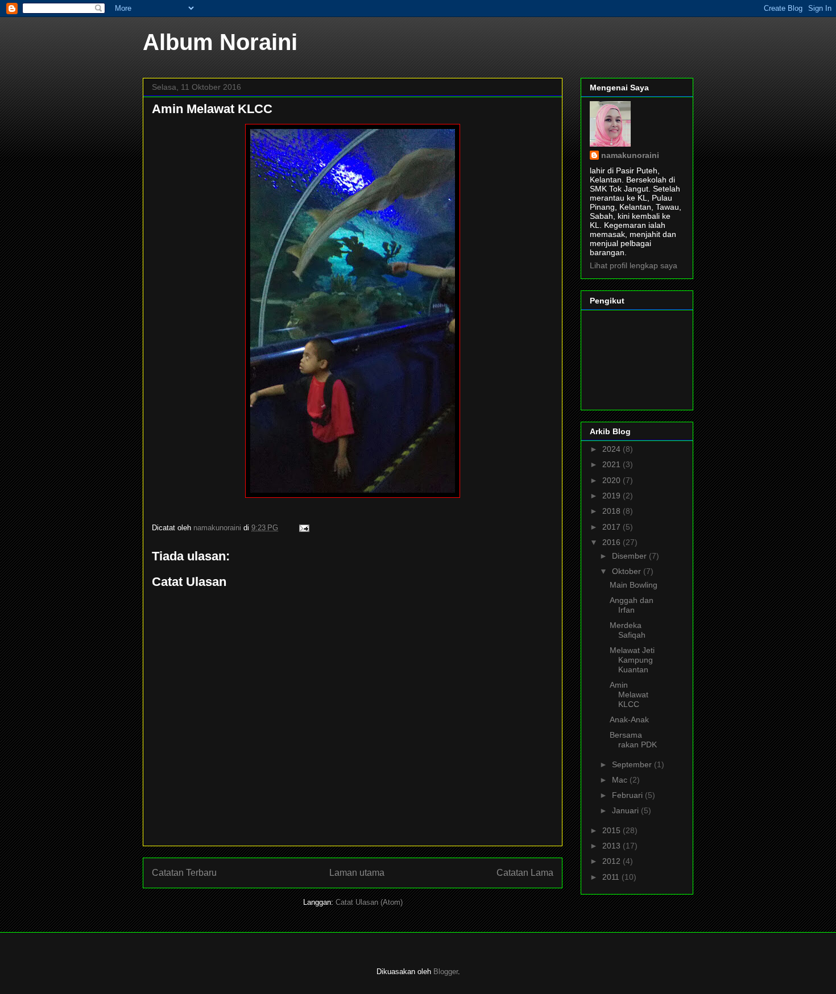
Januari (626, 810)
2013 (612, 845)
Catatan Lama (524, 872)
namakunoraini (630, 155)
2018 (612, 510)
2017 (612, 526)
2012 (612, 861)
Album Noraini (220, 42)
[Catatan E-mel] (303, 527)
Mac (621, 779)
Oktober (627, 571)
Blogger (445, 971)
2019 (612, 495)
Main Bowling (633, 584)
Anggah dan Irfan (631, 605)
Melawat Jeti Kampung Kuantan (632, 660)
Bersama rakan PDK (633, 739)
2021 (612, 464)
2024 (612, 449)
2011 (612, 876)
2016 (612, 542)
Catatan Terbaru (184, 872)
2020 (612, 480)
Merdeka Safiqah (627, 630)
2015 (612, 830)
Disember (630, 555)
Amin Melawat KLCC (629, 694)
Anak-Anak (629, 719)
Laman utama (356, 872)
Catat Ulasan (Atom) (369, 902)
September (633, 764)
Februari (628, 795)
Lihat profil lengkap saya (633, 265)
